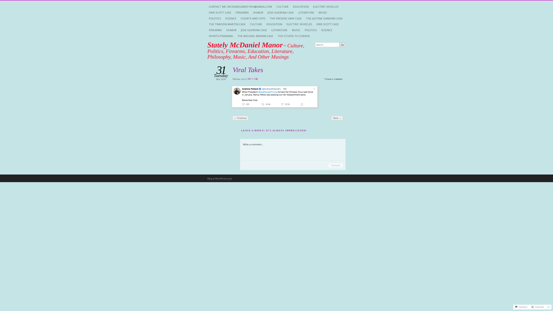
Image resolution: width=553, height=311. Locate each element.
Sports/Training (221, 36)
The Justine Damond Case (324, 18)
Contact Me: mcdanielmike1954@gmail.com (240, 6)
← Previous (240, 118)
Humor (258, 12)
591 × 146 (253, 78)
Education (301, 6)
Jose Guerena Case (281, 12)
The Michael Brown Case (255, 36)
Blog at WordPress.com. (219, 178)
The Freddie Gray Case (286, 18)
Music (323, 12)
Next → (337, 118)
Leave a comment (334, 78)
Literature (306, 12)
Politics (215, 18)
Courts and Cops (253, 18)
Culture (282, 6)
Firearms (242, 12)
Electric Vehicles (326, 6)
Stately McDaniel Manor (245, 45)
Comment (335, 165)
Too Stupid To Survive (294, 36)
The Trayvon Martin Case (227, 24)
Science (230, 18)
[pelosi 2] (287, 97)
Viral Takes (248, 70)
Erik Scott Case (220, 12)
